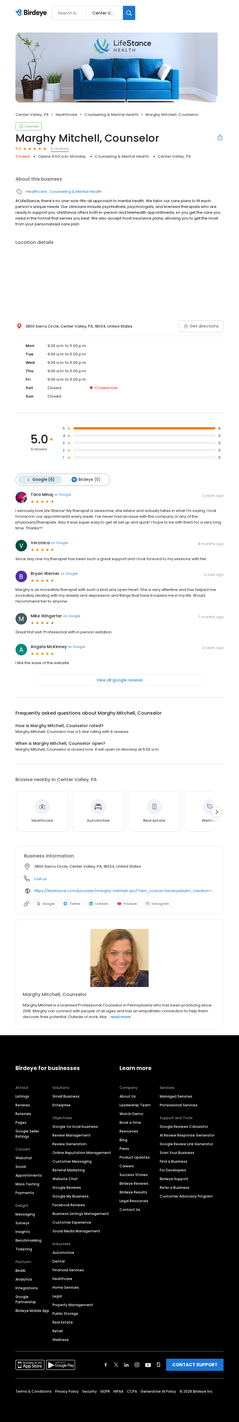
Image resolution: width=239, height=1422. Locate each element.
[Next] (216, 812)
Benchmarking (28, 1240)
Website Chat (65, 1178)
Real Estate (62, 1322)
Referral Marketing (68, 1170)
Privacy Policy (67, 1391)
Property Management (72, 1304)
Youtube (130, 903)
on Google (62, 494)
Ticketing (23, 1249)
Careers (126, 1166)
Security (89, 1391)
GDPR (105, 1391)
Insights (22, 1231)
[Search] (129, 13)
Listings (22, 1096)
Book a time (130, 1122)
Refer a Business (174, 1187)
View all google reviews (119, 680)
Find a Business (173, 1161)
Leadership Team (135, 1105)
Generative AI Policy (158, 1391)
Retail (57, 1330)
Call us (40, 879)
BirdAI (20, 1270)
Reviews (22, 1105)
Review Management (71, 1135)
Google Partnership (25, 1299)
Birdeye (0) (89, 479)
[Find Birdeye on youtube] (148, 1365)
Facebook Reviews (68, 1204)
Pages (21, 1122)
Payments (24, 1192)
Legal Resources (133, 1200)
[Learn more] (119, 958)
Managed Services (176, 1096)
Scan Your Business (177, 1152)
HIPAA (118, 1391)
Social (20, 1166)
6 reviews (60, 148)
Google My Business (70, 1196)
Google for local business (75, 1126)
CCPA (132, 1391)
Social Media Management (76, 1231)
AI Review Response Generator (187, 1135)
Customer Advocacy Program (186, 1196)
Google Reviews (66, 1187)
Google (49, 903)
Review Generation (69, 1143)
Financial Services (68, 1270)
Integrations (26, 1288)
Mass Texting (27, 1184)
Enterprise (61, 1105)
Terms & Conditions (33, 1391)
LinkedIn (101, 903)
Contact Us (129, 1209)
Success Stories (133, 1174)
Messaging (25, 1214)
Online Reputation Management (81, 1152)
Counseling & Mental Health (111, 114)
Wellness (60, 1339)
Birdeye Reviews (133, 1183)
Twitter (74, 903)
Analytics (23, 1279)
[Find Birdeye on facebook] (105, 1365)
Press (124, 1148)
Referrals (23, 1113)
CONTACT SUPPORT (194, 1365)
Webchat (23, 1157)
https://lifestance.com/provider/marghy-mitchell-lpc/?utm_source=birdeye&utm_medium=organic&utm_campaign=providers (124, 891)
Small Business (66, 1096)
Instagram (160, 903)
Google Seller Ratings (27, 1134)
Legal (57, 1296)
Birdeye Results (133, 1192)
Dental (58, 1261)
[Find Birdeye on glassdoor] (158, 1365)
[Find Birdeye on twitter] (116, 1365)
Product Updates (134, 1157)
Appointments (28, 1175)
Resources (128, 1131)
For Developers (173, 1170)
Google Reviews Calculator (184, 1126)
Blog (123, 1139)
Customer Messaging (72, 1161)
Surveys (22, 1222)
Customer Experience (71, 1222)
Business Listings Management (80, 1213)
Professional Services (179, 1105)
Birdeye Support (174, 1178)
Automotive (63, 1252)
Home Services (65, 1287)
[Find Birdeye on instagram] (137, 1365)
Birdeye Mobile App (32, 1310)
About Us (127, 1096)
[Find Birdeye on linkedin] (126, 1365)
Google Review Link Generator (186, 1143)
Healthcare (66, 114)
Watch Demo (131, 1113)
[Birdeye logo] (32, 13)
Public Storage (65, 1313)
